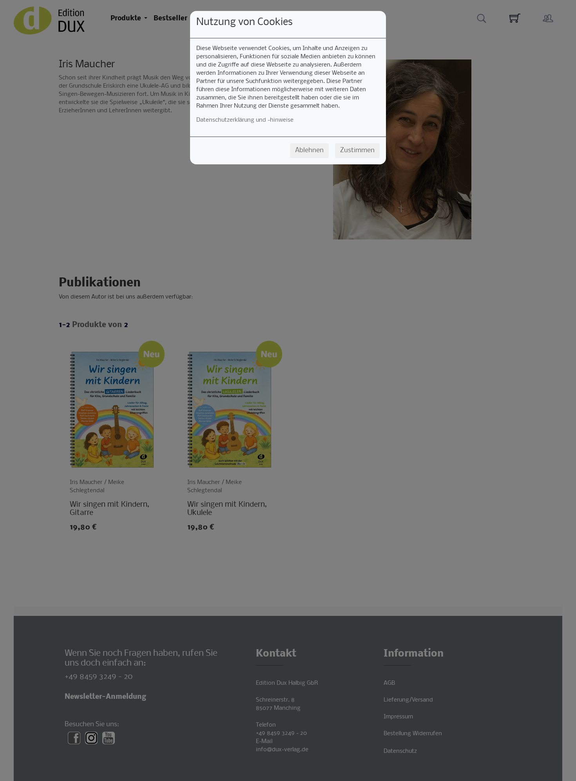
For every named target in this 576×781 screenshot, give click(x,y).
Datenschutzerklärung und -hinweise (244, 120)
